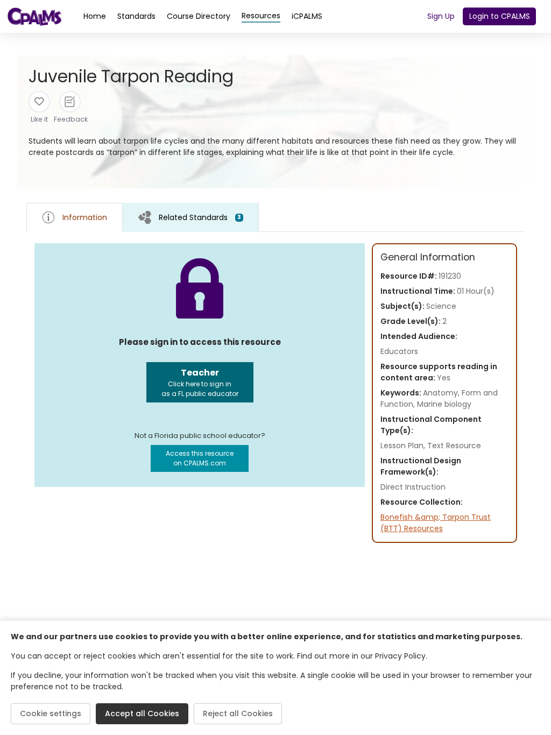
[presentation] (191, 217)
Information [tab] (84, 217)
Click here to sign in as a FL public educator (199, 382)
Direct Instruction (413, 487)
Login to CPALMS (499, 16)
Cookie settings (50, 713)
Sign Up (441, 16)
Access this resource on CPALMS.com (200, 458)
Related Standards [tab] (200, 217)
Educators (399, 351)
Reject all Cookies (238, 713)
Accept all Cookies (142, 713)
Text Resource (454, 445)
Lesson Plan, (403, 445)
